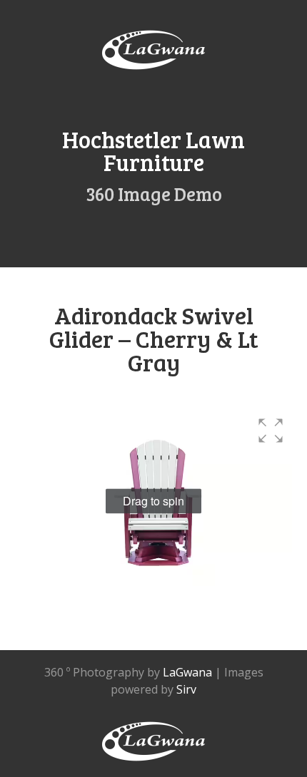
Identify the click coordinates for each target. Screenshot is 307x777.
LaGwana (187, 672)
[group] (154, 501)
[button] (270, 430)
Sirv (186, 689)
